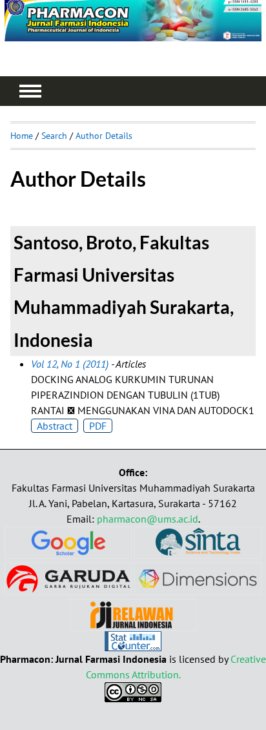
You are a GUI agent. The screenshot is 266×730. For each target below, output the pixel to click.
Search (54, 135)
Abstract (54, 425)
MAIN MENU (30, 91)
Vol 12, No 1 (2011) (69, 363)
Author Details (104, 135)
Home (21, 135)
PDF (98, 425)
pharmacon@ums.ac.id (147, 518)
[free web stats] (133, 647)
